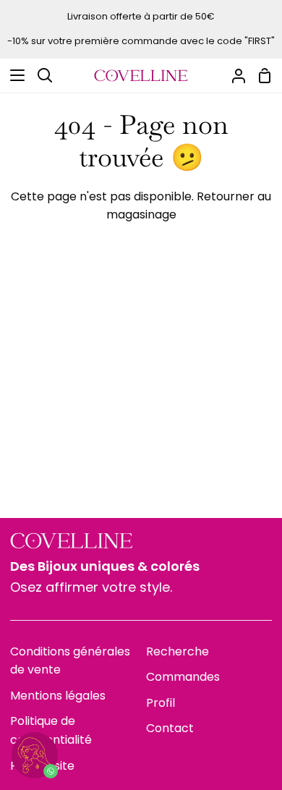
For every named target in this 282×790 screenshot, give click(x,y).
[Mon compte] (233, 76)
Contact (170, 728)
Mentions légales (58, 695)
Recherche (177, 651)
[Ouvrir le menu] (13, 75)
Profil (160, 703)
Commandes (183, 676)
